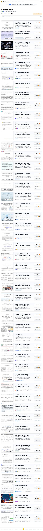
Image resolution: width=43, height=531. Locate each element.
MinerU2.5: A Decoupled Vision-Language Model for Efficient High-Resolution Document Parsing (23, 163)
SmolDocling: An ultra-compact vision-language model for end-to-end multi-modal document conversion (23, 174)
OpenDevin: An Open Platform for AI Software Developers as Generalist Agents (22, 123)
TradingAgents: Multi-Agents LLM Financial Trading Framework (23, 93)
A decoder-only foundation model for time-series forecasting (23, 315)
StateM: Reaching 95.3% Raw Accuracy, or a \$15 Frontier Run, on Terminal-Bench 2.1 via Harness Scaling (23, 184)
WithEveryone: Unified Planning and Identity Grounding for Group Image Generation (23, 284)
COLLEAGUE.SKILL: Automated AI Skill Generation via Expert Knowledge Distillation (22, 73)
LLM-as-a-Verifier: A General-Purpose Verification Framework (22, 53)
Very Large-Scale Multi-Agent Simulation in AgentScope (22, 264)
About (17, 529)
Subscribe (31, 4)
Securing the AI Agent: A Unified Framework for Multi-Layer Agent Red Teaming (23, 63)
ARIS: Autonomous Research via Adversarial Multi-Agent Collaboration (21, 374)
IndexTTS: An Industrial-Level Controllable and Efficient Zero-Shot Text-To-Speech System (22, 274)
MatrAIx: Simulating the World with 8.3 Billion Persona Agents (22, 214)
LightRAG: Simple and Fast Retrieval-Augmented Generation (23, 456)
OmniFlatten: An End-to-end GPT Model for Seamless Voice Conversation (22, 355)
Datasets (30, 529)
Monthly (9, 13)
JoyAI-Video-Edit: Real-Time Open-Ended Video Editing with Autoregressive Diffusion (22, 385)
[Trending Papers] (11, 13)
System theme (5, 529)
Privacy (13, 529)
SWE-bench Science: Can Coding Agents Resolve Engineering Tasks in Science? (23, 294)
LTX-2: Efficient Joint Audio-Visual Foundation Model (21, 496)
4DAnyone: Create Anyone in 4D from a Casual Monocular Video (22, 43)
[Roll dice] (41, 16)
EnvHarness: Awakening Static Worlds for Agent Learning (22, 103)
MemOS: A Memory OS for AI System (19, 466)
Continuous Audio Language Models (19, 335)
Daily (2, 13)
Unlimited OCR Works (20, 153)
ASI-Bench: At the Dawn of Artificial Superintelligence (21, 425)
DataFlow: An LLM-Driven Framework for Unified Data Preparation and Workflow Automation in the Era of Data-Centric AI (22, 405)
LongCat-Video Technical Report (22, 83)
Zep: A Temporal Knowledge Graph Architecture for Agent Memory (23, 395)
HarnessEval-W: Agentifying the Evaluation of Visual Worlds (22, 133)
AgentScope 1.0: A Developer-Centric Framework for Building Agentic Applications (22, 244)
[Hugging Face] (23, 529)
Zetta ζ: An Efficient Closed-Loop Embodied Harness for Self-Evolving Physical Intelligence (23, 254)
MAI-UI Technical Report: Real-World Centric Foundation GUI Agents (22, 304)
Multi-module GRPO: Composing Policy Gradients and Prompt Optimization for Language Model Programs (23, 435)
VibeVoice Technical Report (21, 234)
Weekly (5, 13)
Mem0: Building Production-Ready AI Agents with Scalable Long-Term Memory (23, 194)
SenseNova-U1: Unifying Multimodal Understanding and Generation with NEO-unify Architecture (22, 113)
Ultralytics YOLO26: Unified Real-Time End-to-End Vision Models (23, 445)
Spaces (34, 529)
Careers (20, 529)
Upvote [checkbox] (38, 22)
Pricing (38, 529)
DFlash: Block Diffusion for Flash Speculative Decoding (21, 365)
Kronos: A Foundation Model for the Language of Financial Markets (23, 204)
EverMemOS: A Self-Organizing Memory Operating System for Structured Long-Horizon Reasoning (22, 325)
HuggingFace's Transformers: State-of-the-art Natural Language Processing (23, 415)
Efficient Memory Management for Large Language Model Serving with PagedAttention (23, 143)
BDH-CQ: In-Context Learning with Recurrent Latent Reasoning (23, 22)
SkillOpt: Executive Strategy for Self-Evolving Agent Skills (22, 486)
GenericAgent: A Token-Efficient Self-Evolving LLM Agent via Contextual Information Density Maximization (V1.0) (22, 345)
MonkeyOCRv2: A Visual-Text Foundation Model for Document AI (23, 476)
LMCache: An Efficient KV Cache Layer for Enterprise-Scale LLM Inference (22, 516)
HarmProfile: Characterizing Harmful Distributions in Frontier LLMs (23, 506)
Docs (41, 529)
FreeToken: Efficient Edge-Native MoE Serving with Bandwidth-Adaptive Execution (23, 32)
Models (26, 529)
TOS (10, 529)
